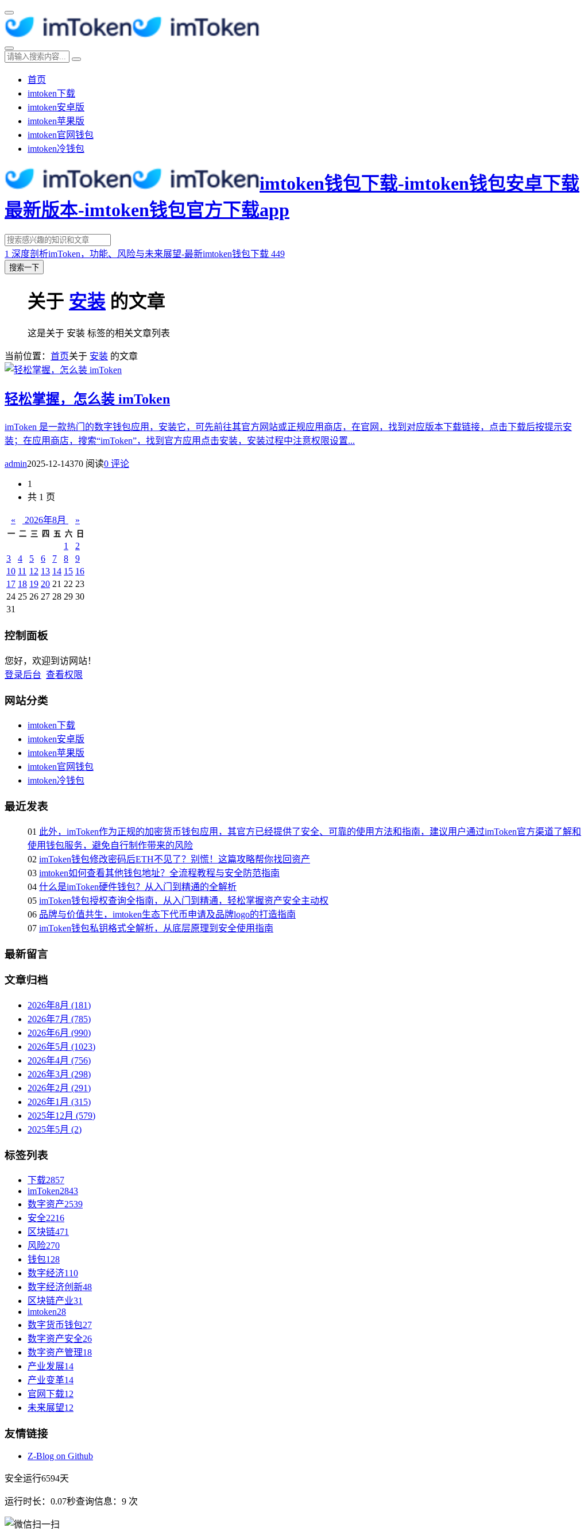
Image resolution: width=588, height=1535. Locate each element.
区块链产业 (55, 1301)
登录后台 (23, 675)
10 (11, 571)
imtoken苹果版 (56, 121)
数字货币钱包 (60, 1325)
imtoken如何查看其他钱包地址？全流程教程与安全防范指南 (159, 873)
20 (45, 584)
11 (22, 571)
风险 (44, 1245)
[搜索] (9, 48)
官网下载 (51, 1394)
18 (22, 584)
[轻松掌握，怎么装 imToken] (63, 370)
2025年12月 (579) (61, 1115)
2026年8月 (45, 520)
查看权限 (64, 675)
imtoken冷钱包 (56, 149)
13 (45, 571)
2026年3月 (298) (59, 1074)
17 (11, 584)
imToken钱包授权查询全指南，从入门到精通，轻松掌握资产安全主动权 (183, 900)
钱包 (44, 1259)
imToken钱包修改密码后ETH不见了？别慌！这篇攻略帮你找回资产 (174, 859)
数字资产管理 (60, 1352)
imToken (53, 1191)
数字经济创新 (60, 1287)
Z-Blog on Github (60, 1456)
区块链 (48, 1232)
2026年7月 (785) (59, 1019)
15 (68, 571)
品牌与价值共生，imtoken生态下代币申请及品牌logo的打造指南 (167, 914)
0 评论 (116, 464)
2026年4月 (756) (59, 1060)
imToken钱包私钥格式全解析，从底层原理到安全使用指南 (156, 928)
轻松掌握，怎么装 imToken (87, 399)
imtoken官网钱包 (61, 135)
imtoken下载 (51, 93)
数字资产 (55, 1204)
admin (16, 464)
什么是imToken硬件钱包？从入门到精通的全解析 (138, 887)
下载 (46, 1180)
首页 (37, 80)
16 (79, 571)
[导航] (9, 12)
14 (56, 571)
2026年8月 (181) (59, 1005)
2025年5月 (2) (55, 1129)
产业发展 (51, 1366)
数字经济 (53, 1273)
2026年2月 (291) (59, 1088)
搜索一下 (24, 267)
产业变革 (51, 1380)
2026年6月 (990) (59, 1033)
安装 (87, 301)
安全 (46, 1218)
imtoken (47, 1312)
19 (33, 584)
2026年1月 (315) (59, 1102)
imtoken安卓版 (56, 107)
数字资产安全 (60, 1339)
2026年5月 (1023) (61, 1047)
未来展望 (51, 1408)
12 (33, 571)
